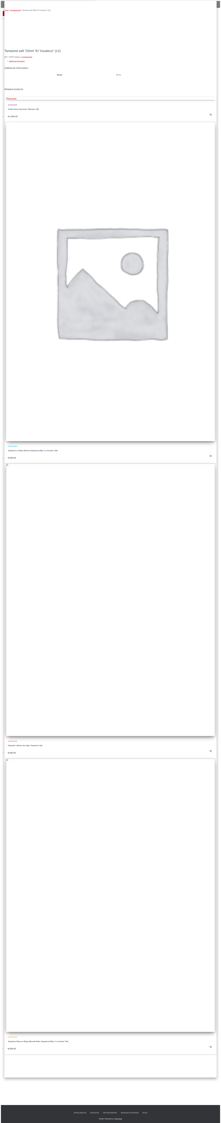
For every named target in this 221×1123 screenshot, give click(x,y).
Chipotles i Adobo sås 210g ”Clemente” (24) (25, 745)
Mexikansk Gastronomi (130, 1113)
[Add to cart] (210, 114)
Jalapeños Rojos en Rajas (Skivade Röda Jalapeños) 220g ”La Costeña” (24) (38, 1041)
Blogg (144, 1113)
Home (6, 10)
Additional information (17, 61)
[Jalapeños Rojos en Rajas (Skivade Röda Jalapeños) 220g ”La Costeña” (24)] (110, 1031)
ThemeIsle (118, 1119)
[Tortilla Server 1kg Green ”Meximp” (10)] (11, 98)
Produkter (94, 1113)
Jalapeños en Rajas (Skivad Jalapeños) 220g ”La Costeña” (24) (33, 450)
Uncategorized (15, 10)
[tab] (113, 61)
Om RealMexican (80, 1113)
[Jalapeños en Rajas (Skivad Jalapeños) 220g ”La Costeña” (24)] (110, 440)
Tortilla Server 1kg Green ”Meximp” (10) (23, 109)
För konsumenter (110, 1113)
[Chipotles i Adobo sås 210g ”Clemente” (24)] (110, 735)
